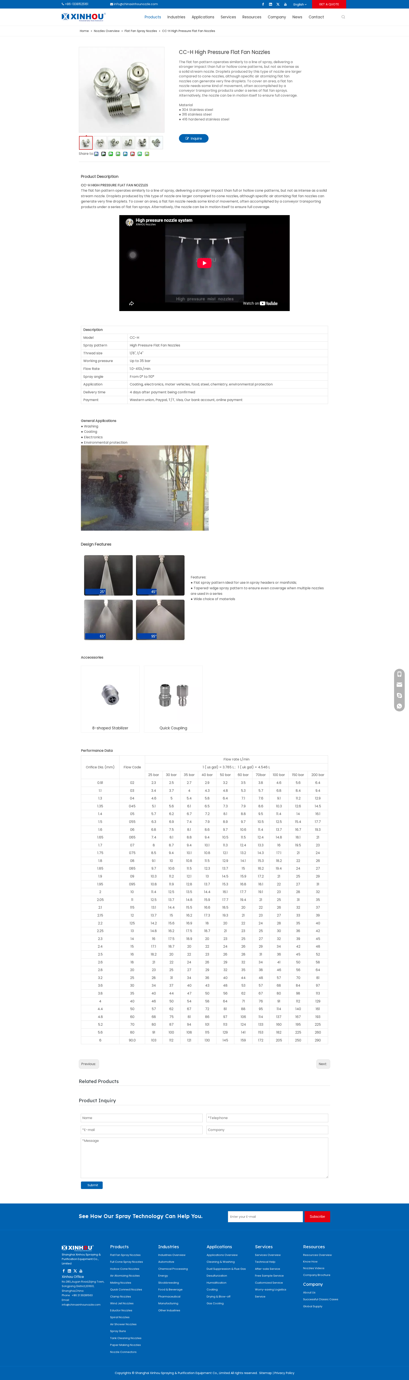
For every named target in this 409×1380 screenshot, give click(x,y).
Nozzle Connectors (123, 1352)
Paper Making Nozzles (125, 1345)
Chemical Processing (173, 1269)
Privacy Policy (284, 1373)
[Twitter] (278, 4)
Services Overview (268, 1255)
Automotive (166, 1262)
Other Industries (169, 1310)
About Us (309, 1292)
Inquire (196, 138)
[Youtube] (285, 4)
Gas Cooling (215, 1303)
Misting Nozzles (120, 1283)
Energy (163, 1276)
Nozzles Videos (313, 1268)
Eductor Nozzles (121, 1310)
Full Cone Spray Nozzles (126, 1262)
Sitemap (265, 1373)
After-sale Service (267, 1269)
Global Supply (312, 1306)
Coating (212, 1289)
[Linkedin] (270, 4)
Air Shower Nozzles (123, 1324)
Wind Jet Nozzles (122, 1303)
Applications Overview (222, 1255)
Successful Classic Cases (320, 1299)
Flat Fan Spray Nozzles (125, 1255)
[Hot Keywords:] (343, 17)
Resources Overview (317, 1255)
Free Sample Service (269, 1276)
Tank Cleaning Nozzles (125, 1338)
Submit (93, 1185)
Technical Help (265, 1262)
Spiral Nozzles (120, 1317)
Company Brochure (316, 1275)
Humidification (216, 1283)
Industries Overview (172, 1255)
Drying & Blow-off (218, 1297)
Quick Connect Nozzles (126, 1289)
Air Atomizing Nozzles (125, 1276)
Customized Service (269, 1283)
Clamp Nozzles (120, 1297)
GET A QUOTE (329, 4)
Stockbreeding (168, 1283)
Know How (310, 1262)
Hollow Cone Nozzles (124, 1269)
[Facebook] (263, 4)
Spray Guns (118, 1331)
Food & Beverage (170, 1289)
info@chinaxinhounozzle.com (136, 4)
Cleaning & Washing (221, 1262)
